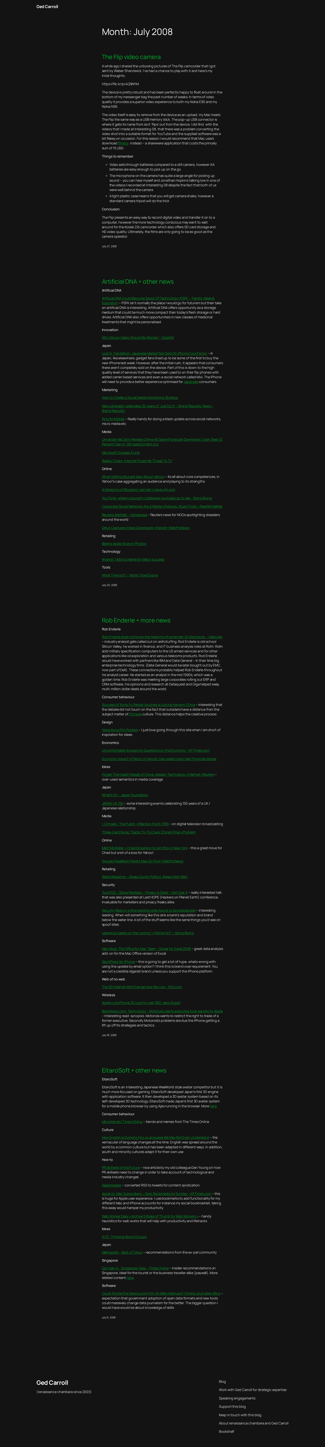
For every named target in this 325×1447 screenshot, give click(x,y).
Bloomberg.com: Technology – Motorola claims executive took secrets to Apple (162, 1011)
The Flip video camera (131, 56)
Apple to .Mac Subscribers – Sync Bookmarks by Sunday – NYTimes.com (156, 1193)
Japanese (191, 381)
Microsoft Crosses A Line (121, 452)
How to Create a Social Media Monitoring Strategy (140, 397)
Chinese (135, 714)
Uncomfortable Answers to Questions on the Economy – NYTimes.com (156, 750)
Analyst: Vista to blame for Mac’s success (133, 559)
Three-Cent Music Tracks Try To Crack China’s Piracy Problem (149, 832)
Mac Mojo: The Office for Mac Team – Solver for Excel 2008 (146, 948)
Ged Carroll (47, 6)
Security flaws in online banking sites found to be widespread (149, 910)
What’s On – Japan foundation (125, 795)
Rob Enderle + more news (136, 620)
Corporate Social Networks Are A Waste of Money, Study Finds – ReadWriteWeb (162, 506)
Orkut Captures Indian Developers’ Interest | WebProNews (146, 527)
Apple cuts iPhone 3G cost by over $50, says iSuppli (141, 1002)
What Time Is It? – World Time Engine (130, 575)
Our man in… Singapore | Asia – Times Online (135, 1268)
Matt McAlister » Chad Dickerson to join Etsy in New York (144, 848)
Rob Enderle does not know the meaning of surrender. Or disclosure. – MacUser (162, 636)
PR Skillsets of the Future (121, 1167)
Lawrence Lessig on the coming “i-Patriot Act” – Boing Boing (148, 933)
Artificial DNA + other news (138, 281)
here (213, 1106)
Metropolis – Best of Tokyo (122, 1252)
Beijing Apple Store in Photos (124, 543)
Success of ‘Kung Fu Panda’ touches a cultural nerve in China (148, 704)
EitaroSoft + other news (134, 1070)
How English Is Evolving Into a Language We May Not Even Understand (155, 1137)
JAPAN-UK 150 (112, 803)
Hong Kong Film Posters (120, 730)
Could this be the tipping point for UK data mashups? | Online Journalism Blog (161, 1293)
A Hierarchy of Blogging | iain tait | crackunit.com (138, 489)
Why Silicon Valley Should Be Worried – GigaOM (138, 337)
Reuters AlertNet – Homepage (124, 514)
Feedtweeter (111, 1185)
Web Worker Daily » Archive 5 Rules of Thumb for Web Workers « (150, 1216)
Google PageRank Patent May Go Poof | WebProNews (142, 861)
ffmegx (123, 143)
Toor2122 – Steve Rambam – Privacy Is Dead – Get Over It (145, 892)
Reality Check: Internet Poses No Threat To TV (137, 461)
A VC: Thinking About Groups (124, 1236)
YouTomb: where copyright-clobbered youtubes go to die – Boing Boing (157, 498)
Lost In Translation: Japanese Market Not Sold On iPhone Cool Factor (154, 353)
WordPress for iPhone (118, 961)
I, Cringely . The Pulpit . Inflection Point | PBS (135, 824)
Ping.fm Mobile (113, 419)
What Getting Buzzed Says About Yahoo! (133, 476)
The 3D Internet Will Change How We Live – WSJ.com (142, 987)
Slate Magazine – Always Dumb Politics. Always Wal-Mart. (145, 876)
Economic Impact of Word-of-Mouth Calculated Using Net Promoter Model (159, 758)
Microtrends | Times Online (122, 1121)
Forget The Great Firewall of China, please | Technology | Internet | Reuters (158, 774)
